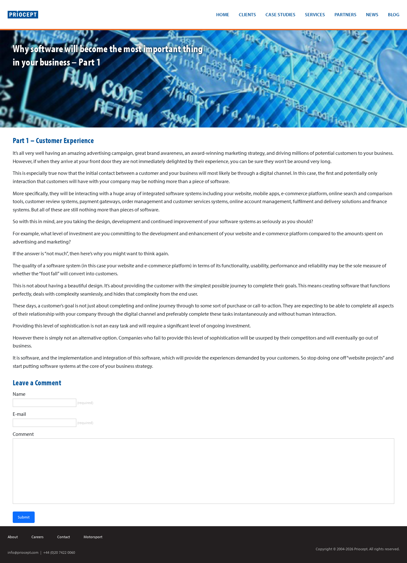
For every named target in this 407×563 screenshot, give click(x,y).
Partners (345, 14)
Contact (63, 536)
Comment (23, 434)
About (13, 536)
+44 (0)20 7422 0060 (59, 552)
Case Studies (280, 14)
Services (315, 14)
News (372, 14)
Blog (393, 14)
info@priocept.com (23, 552)
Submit (24, 517)
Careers (37, 536)
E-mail (19, 414)
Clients (247, 14)
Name (19, 394)
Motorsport (93, 536)
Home (222, 14)
